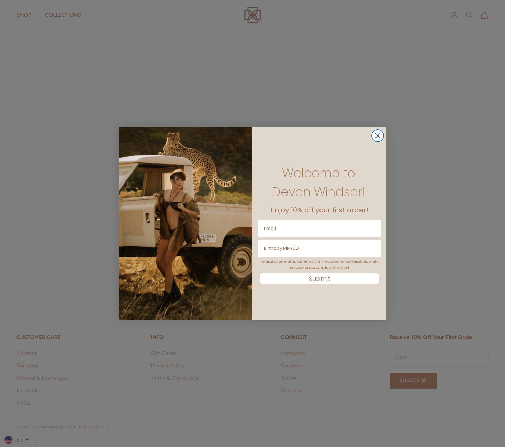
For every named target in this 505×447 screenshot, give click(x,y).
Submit (319, 278)
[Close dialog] (378, 136)
